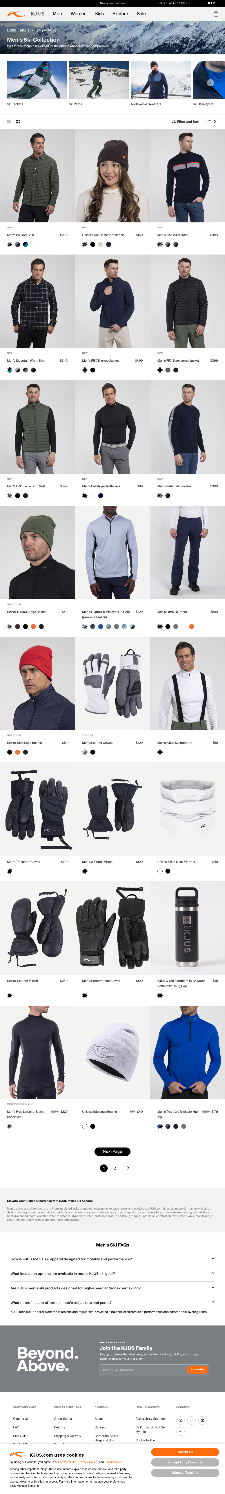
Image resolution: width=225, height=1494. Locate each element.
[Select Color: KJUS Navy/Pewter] (160, 244)
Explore (120, 14)
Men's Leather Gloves (97, 743)
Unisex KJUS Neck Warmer (176, 862)
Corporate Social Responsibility (106, 1438)
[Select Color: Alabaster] (100, 244)
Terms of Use (68, 1462)
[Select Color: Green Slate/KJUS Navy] (175, 244)
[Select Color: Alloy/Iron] (84, 752)
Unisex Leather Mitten (22, 981)
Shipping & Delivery (67, 1436)
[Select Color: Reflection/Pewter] (108, 626)
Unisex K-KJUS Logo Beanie (26, 612)
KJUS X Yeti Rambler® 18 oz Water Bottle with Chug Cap (181, 983)
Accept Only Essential (185, 1462)
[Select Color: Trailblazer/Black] (160, 1126)
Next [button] (210, 82)
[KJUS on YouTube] (202, 1420)
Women (79, 14)
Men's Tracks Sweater (172, 235)
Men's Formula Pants (172, 612)
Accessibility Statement (151, 1418)
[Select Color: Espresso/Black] (33, 370)
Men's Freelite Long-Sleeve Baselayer (26, 1114)
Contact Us (21, 1418)
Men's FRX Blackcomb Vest (26, 486)
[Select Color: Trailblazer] (100, 626)
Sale (141, 14)
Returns (59, 1427)
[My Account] (207, 14)
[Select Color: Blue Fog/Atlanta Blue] (84, 626)
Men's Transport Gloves (23, 862)
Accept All (185, 1452)
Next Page (112, 1151)
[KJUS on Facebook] (180, 1420)
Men (57, 14)
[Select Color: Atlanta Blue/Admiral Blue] (92, 626)
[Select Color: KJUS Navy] (108, 244)
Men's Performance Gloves (101, 981)
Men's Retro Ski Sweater (174, 486)
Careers (100, 1427)
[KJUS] (25, 14)
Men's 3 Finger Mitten (97, 862)
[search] (198, 14)
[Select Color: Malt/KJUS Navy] (17, 370)
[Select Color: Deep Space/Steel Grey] (9, 1126)
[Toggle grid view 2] (9, 121)
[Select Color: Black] (92, 244)
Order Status (63, 1418)
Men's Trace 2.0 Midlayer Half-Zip (178, 1114)
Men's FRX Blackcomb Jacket (178, 360)
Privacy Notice (88, 1462)
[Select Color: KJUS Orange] (33, 626)
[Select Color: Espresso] (84, 244)
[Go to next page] (216, 121)
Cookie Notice (113, 1462)
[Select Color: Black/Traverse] (25, 244)
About (99, 1418)
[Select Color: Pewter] (175, 626)
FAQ (16, 1427)
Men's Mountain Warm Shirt (26, 360)
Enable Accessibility (173, 3)
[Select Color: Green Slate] (168, 370)
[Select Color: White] (92, 495)
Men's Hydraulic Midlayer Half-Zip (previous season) (106, 614)
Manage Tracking (185, 1472)
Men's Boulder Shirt (20, 235)
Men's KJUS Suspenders (174, 743)
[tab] (217, 14)
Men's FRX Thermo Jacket (100, 360)
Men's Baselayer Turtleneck (101, 486)
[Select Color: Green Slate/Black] (9, 244)
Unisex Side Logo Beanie (24, 743)
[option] (38, 84)
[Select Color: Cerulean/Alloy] (124, 626)
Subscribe (199, 1370)
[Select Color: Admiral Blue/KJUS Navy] (168, 1126)
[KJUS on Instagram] (191, 1420)
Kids (99, 14)
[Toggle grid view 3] (18, 121)
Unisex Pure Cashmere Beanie (103, 235)
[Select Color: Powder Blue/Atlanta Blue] (132, 626)
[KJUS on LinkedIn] (180, 1431)
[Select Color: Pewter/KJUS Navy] (17, 244)
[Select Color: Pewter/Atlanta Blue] (116, 626)
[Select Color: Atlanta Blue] (100, 495)
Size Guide (20, 1436)
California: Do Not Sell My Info (151, 1429)
